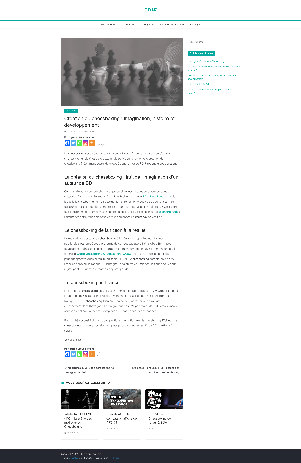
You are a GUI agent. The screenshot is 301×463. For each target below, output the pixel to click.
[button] (118, 24)
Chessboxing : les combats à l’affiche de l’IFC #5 (121, 418)
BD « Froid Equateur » (157, 196)
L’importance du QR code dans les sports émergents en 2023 (89, 370)
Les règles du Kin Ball (198, 84)
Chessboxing (71, 111)
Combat (129, 24)
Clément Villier (88, 131)
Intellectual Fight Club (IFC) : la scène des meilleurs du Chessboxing (155, 370)
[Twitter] (73, 143)
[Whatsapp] (79, 143)
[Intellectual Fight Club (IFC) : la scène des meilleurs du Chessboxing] (80, 391)
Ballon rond (108, 24)
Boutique (195, 24)
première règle (168, 211)
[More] (92, 143)
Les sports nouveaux (171, 24)
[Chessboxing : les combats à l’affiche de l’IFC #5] (122, 391)
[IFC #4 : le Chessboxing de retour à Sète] (164, 391)
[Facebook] (67, 143)
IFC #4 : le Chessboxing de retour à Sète (160, 418)
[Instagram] (85, 143)
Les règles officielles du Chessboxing (206, 61)
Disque (146, 24)
